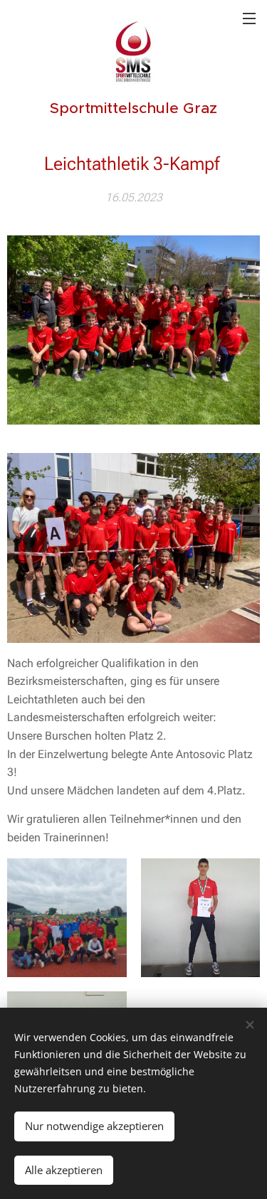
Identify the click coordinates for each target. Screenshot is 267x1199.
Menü (249, 18)
